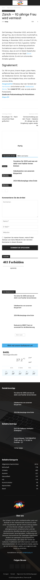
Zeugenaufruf (7, 84)
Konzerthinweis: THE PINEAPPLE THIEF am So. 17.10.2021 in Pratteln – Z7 (25, 440)
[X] (15, 26)
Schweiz (5, 166)
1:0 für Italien (18, 448)
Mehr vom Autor (23, 156)
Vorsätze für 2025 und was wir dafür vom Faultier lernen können (25, 163)
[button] (3, 3)
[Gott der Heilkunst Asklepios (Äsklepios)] (7, 431)
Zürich (29, 54)
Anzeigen (6, 574)
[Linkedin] (29, 26)
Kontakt (13, 574)
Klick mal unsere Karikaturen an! (20, 345)
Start (3, 7)
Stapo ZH (5, 97)
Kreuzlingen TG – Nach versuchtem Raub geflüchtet (10, 119)
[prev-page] (3, 190)
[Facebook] (11, 26)
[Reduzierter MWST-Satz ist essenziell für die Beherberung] (7, 327)
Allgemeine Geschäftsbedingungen (27, 574)
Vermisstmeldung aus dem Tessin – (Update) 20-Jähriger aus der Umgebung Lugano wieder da (29, 121)
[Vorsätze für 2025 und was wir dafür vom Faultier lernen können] (7, 163)
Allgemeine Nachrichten (14, 7)
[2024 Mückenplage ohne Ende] (7, 183)
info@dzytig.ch (27, 552)
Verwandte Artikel (9, 156)
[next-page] (6, 190)
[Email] (34, 26)
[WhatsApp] (25, 26)
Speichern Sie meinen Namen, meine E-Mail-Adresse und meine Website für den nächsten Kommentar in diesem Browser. (18, 240)
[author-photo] (20, 143)
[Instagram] (17, 566)
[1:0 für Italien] (7, 450)
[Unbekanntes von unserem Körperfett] (7, 173)
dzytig (6, 21)
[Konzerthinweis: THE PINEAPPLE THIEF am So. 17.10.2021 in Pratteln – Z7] (7, 440)
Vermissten (6, 86)
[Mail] (23, 566)
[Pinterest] (20, 26)
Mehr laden (19, 335)
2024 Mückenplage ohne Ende (25, 181)
